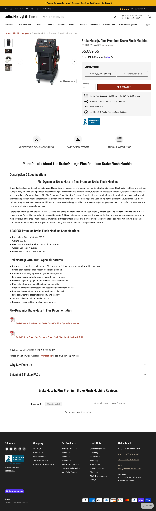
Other (49, 24)
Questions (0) (53, 404)
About (82, 24)
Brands (61, 24)
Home (7, 33)
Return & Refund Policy (45, 9)
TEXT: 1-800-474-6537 (128, 460)
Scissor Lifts (67, 460)
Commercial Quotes (128, 24)
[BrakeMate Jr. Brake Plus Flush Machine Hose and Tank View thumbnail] (8, 59)
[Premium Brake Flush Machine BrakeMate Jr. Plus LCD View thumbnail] (8, 51)
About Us (8, 9)
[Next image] (74, 61)
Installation (95, 456)
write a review (84, 412)
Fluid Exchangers (21, 33)
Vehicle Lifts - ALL (69, 449)
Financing (94, 452)
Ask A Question (119, 403)
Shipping (29, 9)
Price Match (95, 464)
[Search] (115, 17)
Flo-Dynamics (93, 45)
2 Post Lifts (66, 452)
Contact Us (19, 9)
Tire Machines (25, 24)
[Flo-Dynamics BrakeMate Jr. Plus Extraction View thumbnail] (8, 68)
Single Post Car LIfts (70, 464)
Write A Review (101, 403)
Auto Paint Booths (69, 472)
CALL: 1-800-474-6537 (128, 454)
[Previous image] (20, 61)
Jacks (39, 24)
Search (7, 499)
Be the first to (78, 412)
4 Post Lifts (66, 456)
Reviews (94, 24)
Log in (147, 24)
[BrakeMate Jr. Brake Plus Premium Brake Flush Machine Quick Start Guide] (12, 337)
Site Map (94, 472)
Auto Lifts (9, 24)
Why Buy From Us (97, 468)
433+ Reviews (145, 9)
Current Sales (109, 24)
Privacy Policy (39, 456)
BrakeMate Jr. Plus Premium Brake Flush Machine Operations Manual (47, 323)
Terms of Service (40, 460)
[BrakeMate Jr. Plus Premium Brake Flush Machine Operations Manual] (12, 323)
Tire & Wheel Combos (71, 468)
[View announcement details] (78, 3)
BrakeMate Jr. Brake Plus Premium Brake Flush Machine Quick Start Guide (50, 337)
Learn (72, 24)
